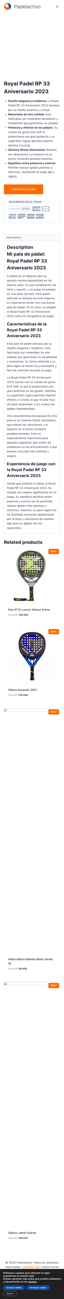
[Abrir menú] (57, 6)
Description (14, 237)
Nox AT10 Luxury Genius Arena (29, 609)
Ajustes (10, 1293)
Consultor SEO (31, 1267)
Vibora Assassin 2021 (22, 689)
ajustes (32, 1281)
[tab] (32, 237)
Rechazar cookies (38, 1288)
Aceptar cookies (14, 1288)
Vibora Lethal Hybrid (22, 1232)
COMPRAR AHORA (23, 189)
